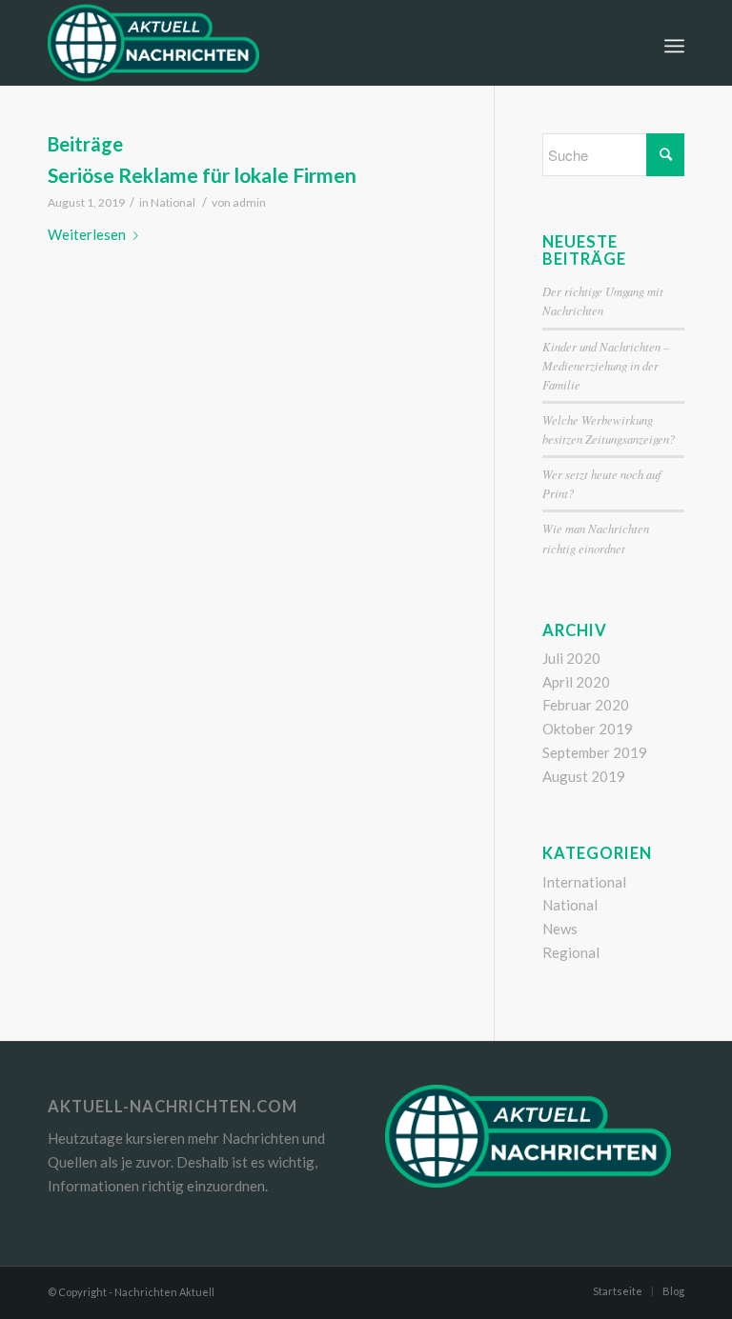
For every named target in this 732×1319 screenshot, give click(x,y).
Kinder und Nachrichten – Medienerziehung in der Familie (605, 365)
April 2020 (576, 681)
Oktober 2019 (587, 728)
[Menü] (674, 43)
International (584, 881)
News (560, 928)
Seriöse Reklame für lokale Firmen (202, 175)
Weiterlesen (87, 234)
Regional (571, 952)
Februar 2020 (585, 704)
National (173, 202)
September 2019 (594, 752)
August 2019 (583, 776)
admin (249, 202)
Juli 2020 (571, 658)
